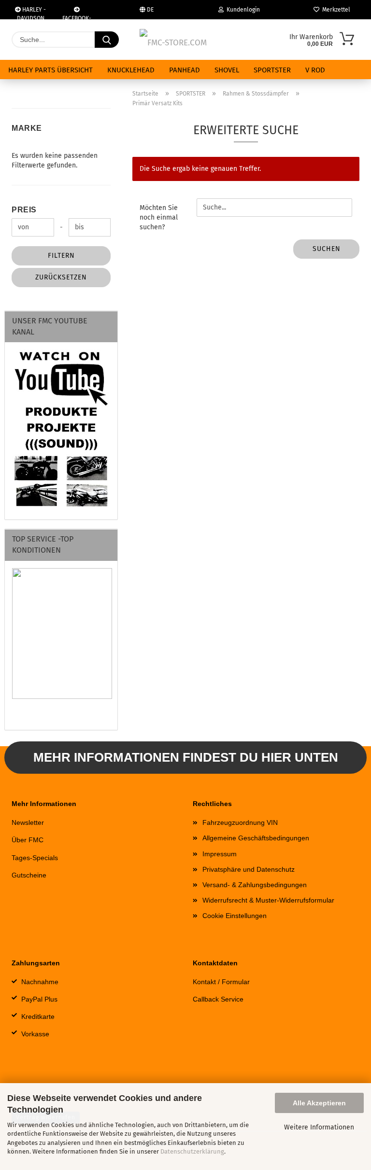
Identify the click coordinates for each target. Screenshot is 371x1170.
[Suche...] (107, 39)
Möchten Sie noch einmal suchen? (159, 217)
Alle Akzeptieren (319, 1103)
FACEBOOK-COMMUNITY (77, 17)
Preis (24, 210)
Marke (27, 128)
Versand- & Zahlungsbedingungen (254, 885)
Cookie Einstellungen (234, 915)
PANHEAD (184, 70)
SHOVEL (226, 70)
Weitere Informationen (319, 1127)
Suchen (327, 249)
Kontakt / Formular (221, 982)
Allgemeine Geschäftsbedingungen (255, 838)
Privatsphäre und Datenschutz (248, 869)
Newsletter (28, 822)
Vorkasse (35, 1034)
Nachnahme (39, 982)
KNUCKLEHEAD (131, 70)
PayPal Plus (39, 999)
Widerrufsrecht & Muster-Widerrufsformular (268, 900)
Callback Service (218, 999)
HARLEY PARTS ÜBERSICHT (50, 70)
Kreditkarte (38, 1016)
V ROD (315, 70)
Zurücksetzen (61, 277)
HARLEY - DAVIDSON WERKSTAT (31, 12)
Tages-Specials (35, 858)
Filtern (61, 255)
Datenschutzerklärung (192, 1151)
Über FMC (27, 840)
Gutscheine (29, 875)
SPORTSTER (272, 70)
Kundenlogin (242, 9)
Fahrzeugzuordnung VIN (240, 822)
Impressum (219, 854)
